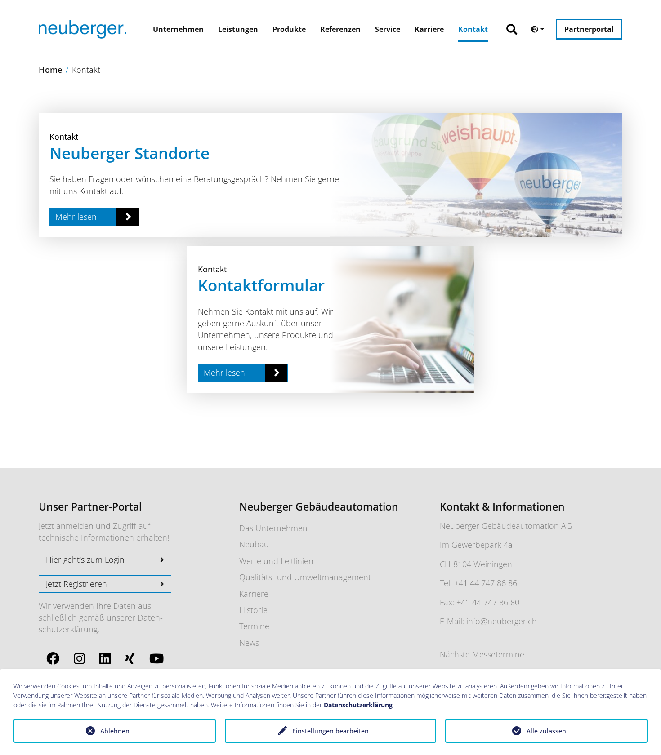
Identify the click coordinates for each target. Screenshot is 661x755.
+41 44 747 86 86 (485, 582)
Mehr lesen (76, 216)
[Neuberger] (82, 29)
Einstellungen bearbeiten (330, 731)
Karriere (253, 593)
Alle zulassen (546, 731)
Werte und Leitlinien (276, 560)
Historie (253, 609)
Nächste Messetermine (482, 654)
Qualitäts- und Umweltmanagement (305, 577)
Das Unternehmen (273, 528)
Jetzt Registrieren (76, 583)
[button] (516, 24)
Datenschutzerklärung (358, 705)
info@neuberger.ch (501, 621)
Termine (254, 626)
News (249, 642)
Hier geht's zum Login (85, 559)
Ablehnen (115, 731)
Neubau (254, 544)
